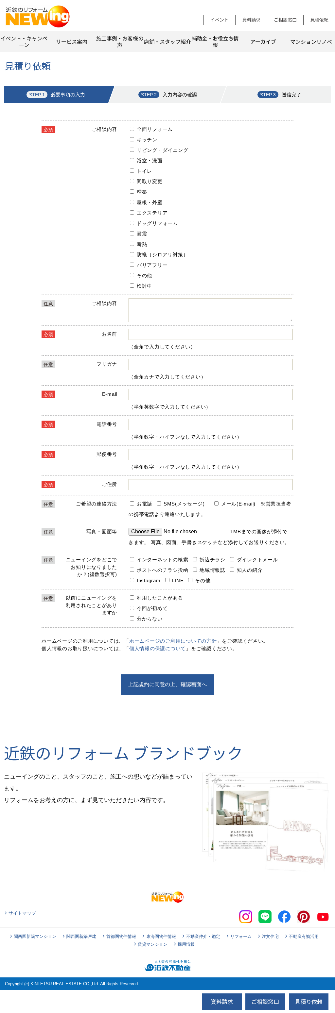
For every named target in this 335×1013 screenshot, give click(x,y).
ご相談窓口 (285, 19)
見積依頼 (319, 19)
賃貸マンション (153, 944)
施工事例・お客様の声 (119, 41)
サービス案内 (71, 41)
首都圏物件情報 (121, 936)
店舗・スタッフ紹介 (167, 41)
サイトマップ (22, 913)
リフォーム (241, 936)
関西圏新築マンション (35, 936)
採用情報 (186, 944)
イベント (219, 19)
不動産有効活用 (304, 936)
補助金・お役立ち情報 (215, 41)
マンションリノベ (311, 41)
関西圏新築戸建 (81, 936)
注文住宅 (270, 936)
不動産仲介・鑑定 (203, 936)
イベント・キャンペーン (23, 41)
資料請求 (251, 19)
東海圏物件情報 (161, 936)
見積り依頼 (309, 1001)
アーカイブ (263, 41)
